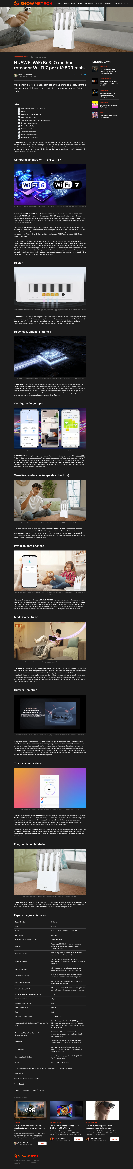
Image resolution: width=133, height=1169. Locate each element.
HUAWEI (28, 1069)
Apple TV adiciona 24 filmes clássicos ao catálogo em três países (108, 95)
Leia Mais (42, 1143)
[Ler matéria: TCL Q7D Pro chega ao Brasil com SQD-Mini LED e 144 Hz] (66, 1110)
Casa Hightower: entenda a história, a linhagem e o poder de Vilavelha (109, 71)
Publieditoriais (18, 57)
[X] (124, 3)
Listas (105, 67)
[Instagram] (119, 3)
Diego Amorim (23, 1142)
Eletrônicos (25, 57)
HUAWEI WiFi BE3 (22, 902)
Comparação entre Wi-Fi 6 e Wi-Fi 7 (33, 109)
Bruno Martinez (60, 1138)
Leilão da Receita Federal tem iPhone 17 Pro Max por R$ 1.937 (109, 83)
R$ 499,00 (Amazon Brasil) (60, 1062)
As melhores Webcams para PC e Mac (27, 1079)
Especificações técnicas (29, 137)
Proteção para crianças (29, 123)
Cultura (102, 67)
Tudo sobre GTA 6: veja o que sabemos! (108, 116)
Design (23, 111)
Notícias (108, 78)
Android (16, 458)
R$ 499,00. (71, 907)
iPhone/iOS (80, 456)
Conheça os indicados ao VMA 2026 (108, 106)
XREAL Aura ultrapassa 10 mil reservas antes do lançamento (99, 1127)
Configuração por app (28, 117)
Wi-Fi (34, 1090)
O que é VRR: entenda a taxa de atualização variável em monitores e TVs (29, 1128)
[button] (127, 3)
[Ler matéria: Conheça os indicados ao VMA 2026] (95, 104)
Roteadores (26, 1090)
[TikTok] (121, 3)
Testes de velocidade (28, 132)
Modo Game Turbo (27, 126)
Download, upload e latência (31, 114)
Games (101, 112)
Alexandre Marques (25, 74)
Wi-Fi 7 (42, 1090)
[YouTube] (116, 3)
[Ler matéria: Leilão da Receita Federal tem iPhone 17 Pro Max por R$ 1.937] (95, 81)
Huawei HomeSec (27, 129)
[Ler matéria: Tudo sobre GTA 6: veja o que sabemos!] (95, 114)
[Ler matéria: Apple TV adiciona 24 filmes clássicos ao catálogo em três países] (95, 92)
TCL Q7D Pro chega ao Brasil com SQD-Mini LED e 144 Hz (64, 1127)
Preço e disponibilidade (29, 134)
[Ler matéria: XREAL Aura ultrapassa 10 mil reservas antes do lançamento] (102, 1110)
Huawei (21, 1084)
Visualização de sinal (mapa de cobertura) (35, 120)
